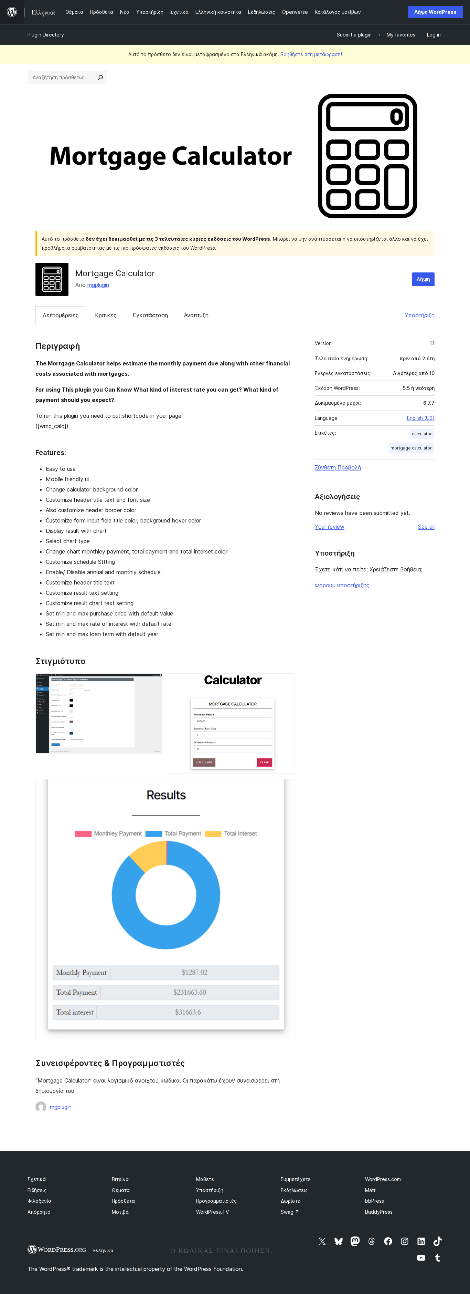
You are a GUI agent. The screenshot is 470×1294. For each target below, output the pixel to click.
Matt (370, 1190)
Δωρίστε (290, 1201)
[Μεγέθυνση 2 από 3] (285, 682)
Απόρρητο (39, 1212)
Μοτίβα (120, 1212)
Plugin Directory (46, 35)
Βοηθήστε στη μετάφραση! (311, 54)
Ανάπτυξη (196, 315)
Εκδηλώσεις (294, 1190)
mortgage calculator (411, 448)
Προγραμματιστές (216, 1201)
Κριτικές (106, 315)
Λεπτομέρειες (61, 315)
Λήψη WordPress (435, 12)
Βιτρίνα (120, 1179)
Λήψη (423, 279)
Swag (290, 1212)
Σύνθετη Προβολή (338, 467)
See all (426, 526)
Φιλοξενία (39, 1201)
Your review (329, 526)
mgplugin (98, 284)
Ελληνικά (103, 1250)
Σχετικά (37, 1179)
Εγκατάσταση (150, 315)
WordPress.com (383, 1179)
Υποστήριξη (420, 315)
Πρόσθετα (123, 1201)
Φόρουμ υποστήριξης (342, 585)
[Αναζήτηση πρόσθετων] (100, 77)
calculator (422, 433)
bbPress (374, 1201)
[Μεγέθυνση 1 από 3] (153, 682)
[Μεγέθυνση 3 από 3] (285, 788)
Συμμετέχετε (296, 1179)
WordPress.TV (212, 1212)
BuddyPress (379, 1212)
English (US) (421, 418)
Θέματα (121, 1190)
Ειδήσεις (37, 1190)
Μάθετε (205, 1179)
